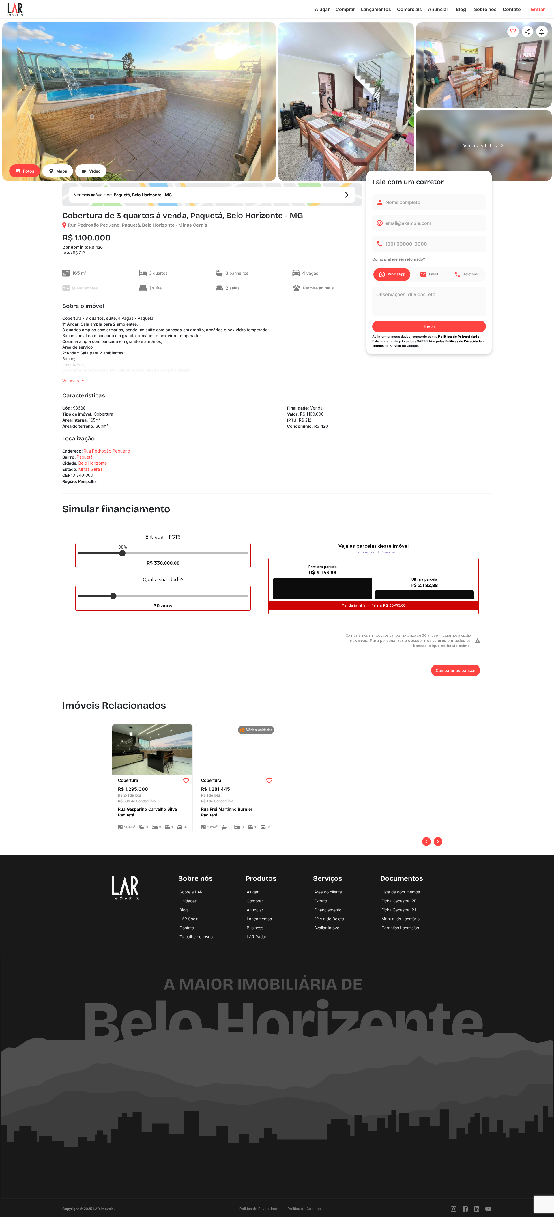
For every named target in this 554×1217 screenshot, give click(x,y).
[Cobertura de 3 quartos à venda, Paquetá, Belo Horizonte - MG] (152, 749)
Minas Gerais (90, 469)
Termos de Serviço (386, 346)
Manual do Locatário (400, 918)
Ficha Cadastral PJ (398, 909)
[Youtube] (488, 1209)
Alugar (322, 9)
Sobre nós (485, 9)
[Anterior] (426, 841)
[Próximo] (438, 841)
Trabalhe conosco (196, 936)
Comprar (345, 9)
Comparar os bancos (456, 670)
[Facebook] (465, 1209)
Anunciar (438, 9)
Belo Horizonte (92, 463)
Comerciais (409, 9)
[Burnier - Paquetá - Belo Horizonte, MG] (235, 749)
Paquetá (85, 457)
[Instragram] (453, 1209)
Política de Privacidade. (459, 336)
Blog (461, 9)
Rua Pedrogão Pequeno (107, 450)
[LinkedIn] (476, 1209)
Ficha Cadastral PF (398, 900)
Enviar (429, 326)
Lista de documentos (400, 891)
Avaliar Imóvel (327, 927)
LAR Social (189, 918)
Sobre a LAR (191, 891)
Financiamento (327, 909)
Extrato (320, 900)
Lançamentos (376, 9)
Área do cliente (328, 891)
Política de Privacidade (258, 1209)
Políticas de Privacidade (463, 341)
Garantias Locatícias (400, 927)
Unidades (188, 900)
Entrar (538, 9)
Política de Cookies (304, 1209)
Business (255, 927)
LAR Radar (256, 936)
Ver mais (70, 380)
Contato (512, 9)
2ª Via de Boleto (329, 918)
